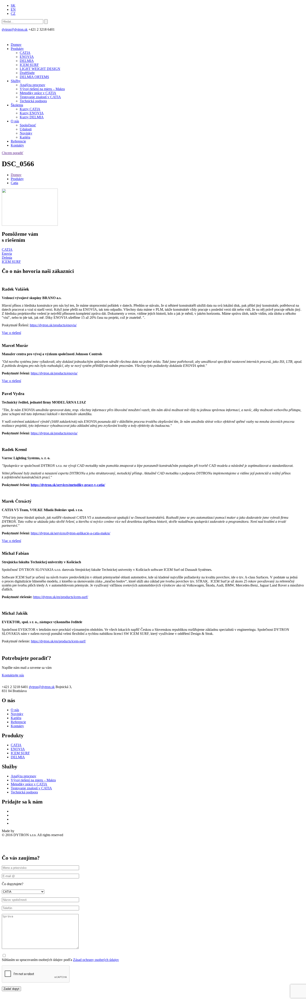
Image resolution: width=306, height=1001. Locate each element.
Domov (16, 45)
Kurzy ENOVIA (32, 113)
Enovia (7, 253)
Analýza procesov (32, 85)
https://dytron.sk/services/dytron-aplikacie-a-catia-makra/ (70, 533)
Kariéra (25, 137)
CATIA (25, 53)
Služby (16, 81)
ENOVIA (27, 57)
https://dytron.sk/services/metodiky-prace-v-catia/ (68, 485)
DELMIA (27, 61)
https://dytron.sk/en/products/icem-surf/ (60, 597)
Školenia (17, 105)
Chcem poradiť (12, 153)
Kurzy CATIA (30, 109)
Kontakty (17, 145)
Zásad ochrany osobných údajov (96, 960)
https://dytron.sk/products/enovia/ (53, 325)
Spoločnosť (28, 125)
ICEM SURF (29, 65)
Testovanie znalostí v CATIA (40, 97)
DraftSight (27, 73)
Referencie (18, 141)
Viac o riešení (11, 333)
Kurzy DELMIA (32, 117)
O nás (15, 121)
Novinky (26, 133)
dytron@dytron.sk (15, 29)
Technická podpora (33, 101)
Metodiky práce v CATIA (38, 93)
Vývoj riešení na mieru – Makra (42, 89)
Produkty (17, 49)
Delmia (7, 257)
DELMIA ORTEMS (34, 77)
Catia (14, 183)
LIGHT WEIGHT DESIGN (40, 69)
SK (13, 5)
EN (13, 9)
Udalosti (26, 129)
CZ (13, 13)
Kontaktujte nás (13, 675)
